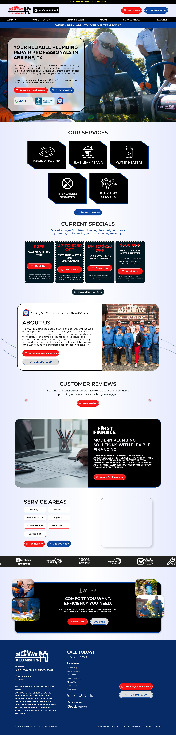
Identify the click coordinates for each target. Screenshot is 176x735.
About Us (71, 682)
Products (71, 689)
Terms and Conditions (120, 726)
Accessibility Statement (142, 726)
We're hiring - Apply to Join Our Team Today (88, 25)
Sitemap (157, 726)
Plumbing (72, 667)
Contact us (72, 685)
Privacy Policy (103, 726)
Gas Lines (71, 675)
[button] (12, 19)
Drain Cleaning (74, 678)
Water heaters (73, 671)
